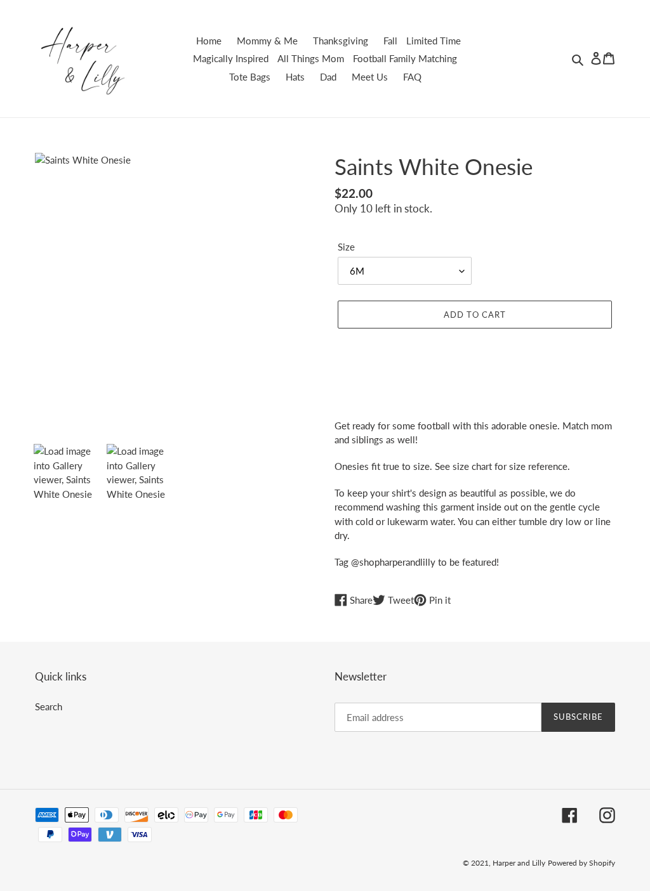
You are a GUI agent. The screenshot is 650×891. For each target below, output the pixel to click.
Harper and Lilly (519, 863)
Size (346, 246)
